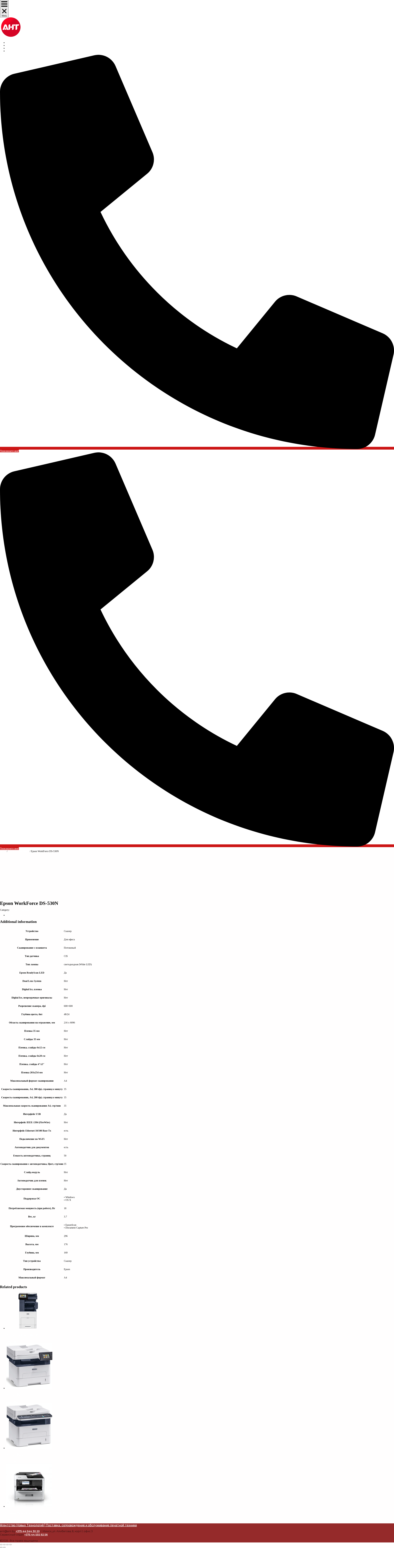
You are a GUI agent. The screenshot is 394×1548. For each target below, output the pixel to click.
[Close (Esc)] (1, 1544)
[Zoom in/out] (10, 1544)
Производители (14, 42)
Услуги (9, 48)
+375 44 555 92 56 (36, 1534)
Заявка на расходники (18, 45)
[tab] (200, 915)
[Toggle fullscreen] (7, 1544)
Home (3, 851)
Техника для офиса (18, 851)
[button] (4, 8)
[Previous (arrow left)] (1, 1547)
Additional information (18, 915)
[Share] (4, 1544)
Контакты (11, 51)
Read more (12, 1341)
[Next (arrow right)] (4, 1547)
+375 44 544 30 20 (28, 1531)
